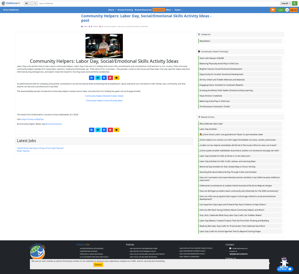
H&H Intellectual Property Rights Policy (196, 248)
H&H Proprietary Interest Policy (192, 251)
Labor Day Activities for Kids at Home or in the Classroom (225, 156)
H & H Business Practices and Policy (94, 257)
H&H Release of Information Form (143, 248)
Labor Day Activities (208, 129)
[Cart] (273, 10)
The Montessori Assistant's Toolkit (215, 106)
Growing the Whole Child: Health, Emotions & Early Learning (226, 90)
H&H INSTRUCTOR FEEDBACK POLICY (143, 251)
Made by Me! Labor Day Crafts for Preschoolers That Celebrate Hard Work (232, 226)
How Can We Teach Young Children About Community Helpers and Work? (232, 210)
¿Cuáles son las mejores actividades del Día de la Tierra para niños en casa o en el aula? (238, 145)
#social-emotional (54, 124)
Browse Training (125, 10)
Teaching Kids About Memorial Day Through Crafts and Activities (228, 172)
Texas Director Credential (211, 95)
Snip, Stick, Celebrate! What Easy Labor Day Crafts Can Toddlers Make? (231, 215)
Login (281, 10)
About (111, 10)
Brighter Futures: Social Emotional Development (221, 69)
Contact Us (233, 251)
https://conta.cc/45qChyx (32, 119)
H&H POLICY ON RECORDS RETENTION (143, 257)
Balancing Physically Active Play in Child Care (219, 63)
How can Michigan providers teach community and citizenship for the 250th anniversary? (239, 191)
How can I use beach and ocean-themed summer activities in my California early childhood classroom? (239, 178)
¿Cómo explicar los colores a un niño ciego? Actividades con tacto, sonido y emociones (238, 140)
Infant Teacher (23, 151)
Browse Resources (143, 10)
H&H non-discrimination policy (192, 254)
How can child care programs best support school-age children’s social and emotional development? (238, 197)
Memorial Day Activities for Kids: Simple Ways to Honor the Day (227, 166)
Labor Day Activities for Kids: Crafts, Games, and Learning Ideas (228, 161)
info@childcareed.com (240, 248)
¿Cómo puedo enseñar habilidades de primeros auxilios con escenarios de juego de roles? (239, 150)
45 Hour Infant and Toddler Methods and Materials (222, 79)
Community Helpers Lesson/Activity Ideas (104, 100)
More (168, 10)
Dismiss (98, 264)
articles (95, 26)
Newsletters (205, 41)
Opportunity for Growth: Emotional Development (221, 74)
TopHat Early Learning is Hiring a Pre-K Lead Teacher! (40, 148)
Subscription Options (88, 251)
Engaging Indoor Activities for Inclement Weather (221, 85)
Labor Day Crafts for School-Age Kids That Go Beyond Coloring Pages (230, 231)
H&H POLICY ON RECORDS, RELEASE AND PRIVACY (147, 254)
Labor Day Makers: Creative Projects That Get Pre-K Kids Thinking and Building (234, 220)
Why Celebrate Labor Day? (211, 123)
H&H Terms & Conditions (189, 257)
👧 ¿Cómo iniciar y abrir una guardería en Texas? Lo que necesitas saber (231, 134)
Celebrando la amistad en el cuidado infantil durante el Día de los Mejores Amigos (236, 185)
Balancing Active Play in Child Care (215, 101)
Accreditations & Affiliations (91, 248)
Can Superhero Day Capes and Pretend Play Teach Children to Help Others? (233, 204)
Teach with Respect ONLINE (212, 58)
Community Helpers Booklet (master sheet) (104, 96)
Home (85, 26)
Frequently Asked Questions (91, 254)
